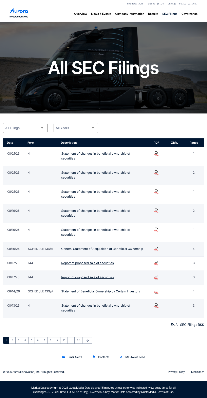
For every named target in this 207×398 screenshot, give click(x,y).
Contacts (100, 357)
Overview (80, 13)
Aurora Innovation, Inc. (26, 371)
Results (153, 13)
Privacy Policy (176, 371)
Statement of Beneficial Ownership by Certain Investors (100, 291)
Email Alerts (72, 357)
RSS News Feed (132, 357)
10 (65, 340)
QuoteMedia (76, 387)
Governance (189, 13)
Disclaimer (197, 371)
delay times (161, 387)
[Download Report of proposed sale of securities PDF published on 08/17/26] (156, 263)
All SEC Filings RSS (187, 325)
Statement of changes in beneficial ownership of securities (95, 156)
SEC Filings (169, 13)
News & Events (101, 13)
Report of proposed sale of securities (87, 263)
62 (79, 340)
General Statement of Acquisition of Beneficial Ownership (102, 249)
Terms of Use (165, 392)
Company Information (129, 13)
